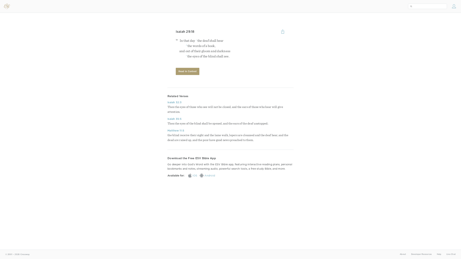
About (403, 254)
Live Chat (451, 254)
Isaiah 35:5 (174, 118)
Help (439, 254)
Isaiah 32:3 (174, 102)
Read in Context (187, 71)
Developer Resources (421, 254)
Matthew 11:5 (175, 130)
